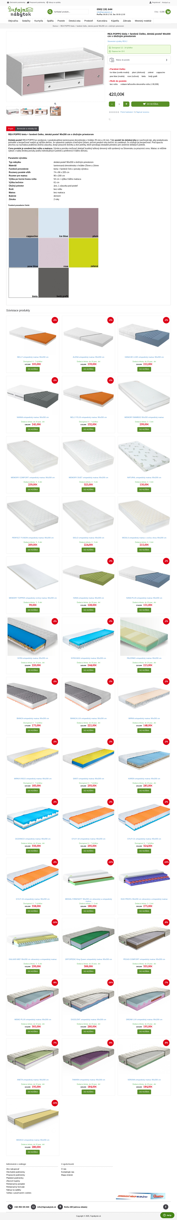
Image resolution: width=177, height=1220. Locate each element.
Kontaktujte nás (67, 1172)
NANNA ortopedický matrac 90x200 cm (33, 417)
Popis (10, 128)
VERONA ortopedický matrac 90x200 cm (144, 1080)
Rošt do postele (118, 81)
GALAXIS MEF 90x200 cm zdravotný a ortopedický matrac (33, 959)
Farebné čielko (117, 69)
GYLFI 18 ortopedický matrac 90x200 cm (88, 839)
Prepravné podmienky (15, 1175)
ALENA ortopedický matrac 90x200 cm (88, 357)
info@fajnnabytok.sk (104, 12)
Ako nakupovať (12, 1169)
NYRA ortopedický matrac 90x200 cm (32, 658)
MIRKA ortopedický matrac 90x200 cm (144, 718)
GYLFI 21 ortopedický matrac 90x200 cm (144, 839)
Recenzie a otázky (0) (27, 128)
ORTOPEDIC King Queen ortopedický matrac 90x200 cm (88, 959)
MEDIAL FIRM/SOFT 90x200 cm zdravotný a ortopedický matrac (88, 900)
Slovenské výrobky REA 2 (117, 41)
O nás (63, 1169)
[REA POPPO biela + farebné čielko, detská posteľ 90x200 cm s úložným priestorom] (13, 110)
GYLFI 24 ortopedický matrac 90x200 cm (33, 899)
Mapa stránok (67, 1175)
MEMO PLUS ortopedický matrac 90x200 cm (33, 1019)
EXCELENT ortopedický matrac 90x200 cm (88, 1019)
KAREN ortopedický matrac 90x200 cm (144, 779)
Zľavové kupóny (13, 1181)
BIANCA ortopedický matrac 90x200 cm (33, 718)
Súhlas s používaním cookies (18, 1193)
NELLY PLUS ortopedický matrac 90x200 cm (88, 417)
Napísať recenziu (142, 112)
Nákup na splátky (13, 1190)
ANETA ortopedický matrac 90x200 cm (33, 1080)
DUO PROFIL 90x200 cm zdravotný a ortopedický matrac (144, 899)
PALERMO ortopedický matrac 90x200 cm (144, 658)
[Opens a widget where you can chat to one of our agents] (167, 1215)
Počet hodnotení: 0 (128, 112)
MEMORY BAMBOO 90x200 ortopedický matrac (144, 417)
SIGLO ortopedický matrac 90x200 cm (88, 538)
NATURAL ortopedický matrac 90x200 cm (144, 477)
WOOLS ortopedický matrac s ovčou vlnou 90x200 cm (144, 538)
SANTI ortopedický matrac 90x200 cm (88, 779)
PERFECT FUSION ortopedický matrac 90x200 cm (33, 538)
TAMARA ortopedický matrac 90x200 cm (88, 1080)
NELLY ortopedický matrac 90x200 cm (32, 357)
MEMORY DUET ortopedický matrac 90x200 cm (88, 477)
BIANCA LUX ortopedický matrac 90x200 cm (88, 718)
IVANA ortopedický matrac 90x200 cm (88, 598)
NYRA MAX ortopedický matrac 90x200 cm (88, 658)
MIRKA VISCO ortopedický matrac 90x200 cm (33, 779)
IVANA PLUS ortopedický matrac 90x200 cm (144, 598)
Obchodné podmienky (15, 1172)
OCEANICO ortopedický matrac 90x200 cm (33, 839)
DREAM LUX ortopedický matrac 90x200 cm (144, 1019)
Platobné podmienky (15, 1178)
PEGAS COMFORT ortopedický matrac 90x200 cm (144, 959)
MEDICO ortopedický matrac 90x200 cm (32, 1140)
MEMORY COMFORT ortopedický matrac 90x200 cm (33, 477)
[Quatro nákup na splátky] (140, 1199)
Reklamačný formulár (15, 1187)
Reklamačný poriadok (15, 1184)
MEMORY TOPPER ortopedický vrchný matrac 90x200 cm (33, 598)
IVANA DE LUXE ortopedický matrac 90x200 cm (144, 357)
